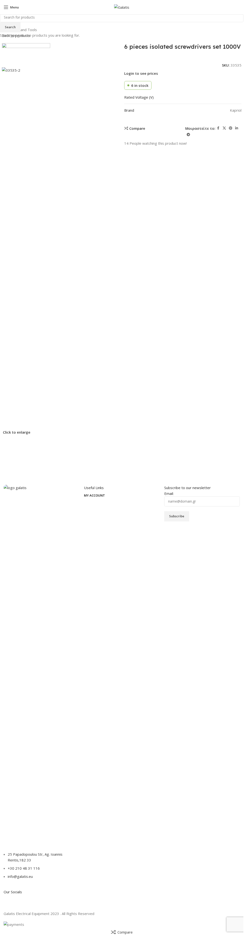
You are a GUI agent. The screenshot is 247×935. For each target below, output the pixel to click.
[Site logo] (121, 6)
